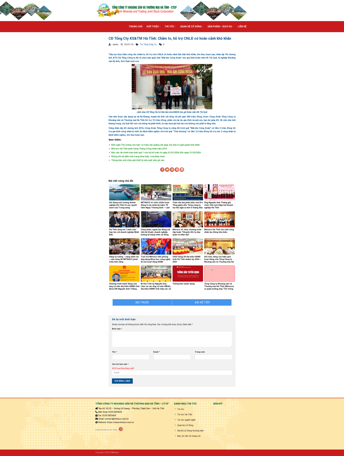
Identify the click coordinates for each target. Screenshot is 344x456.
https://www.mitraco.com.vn (120, 422)
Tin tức (169, 26)
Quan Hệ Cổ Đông (191, 26)
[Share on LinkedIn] (182, 169)
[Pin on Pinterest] (177, 169)
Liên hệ (242, 26)
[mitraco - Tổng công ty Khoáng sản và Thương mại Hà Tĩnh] (136, 10)
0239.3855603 (115, 412)
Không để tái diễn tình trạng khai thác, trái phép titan (138, 156)
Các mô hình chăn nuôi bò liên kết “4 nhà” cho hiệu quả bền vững (142, 302)
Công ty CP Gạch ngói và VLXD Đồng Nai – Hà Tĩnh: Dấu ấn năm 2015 (202, 302)
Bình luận (117, 329)
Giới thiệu (152, 26)
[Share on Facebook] (162, 169)
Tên (114, 352)
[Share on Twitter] (167, 169)
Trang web (200, 352)
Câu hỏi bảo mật (120, 364)
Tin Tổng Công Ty (148, 44)
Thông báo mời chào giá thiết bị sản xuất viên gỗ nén (137, 160)
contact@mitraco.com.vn (116, 419)
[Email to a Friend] (172, 169)
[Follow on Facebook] (121, 429)
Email (156, 352)
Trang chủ (135, 26)
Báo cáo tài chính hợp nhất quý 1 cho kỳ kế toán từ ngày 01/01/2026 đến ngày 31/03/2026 (156, 152)
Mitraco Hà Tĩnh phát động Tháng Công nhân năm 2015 (139, 148)
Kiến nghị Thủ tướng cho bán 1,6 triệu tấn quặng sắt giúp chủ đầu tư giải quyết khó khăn (155, 145)
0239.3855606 (109, 415)
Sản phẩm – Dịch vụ (219, 26)
